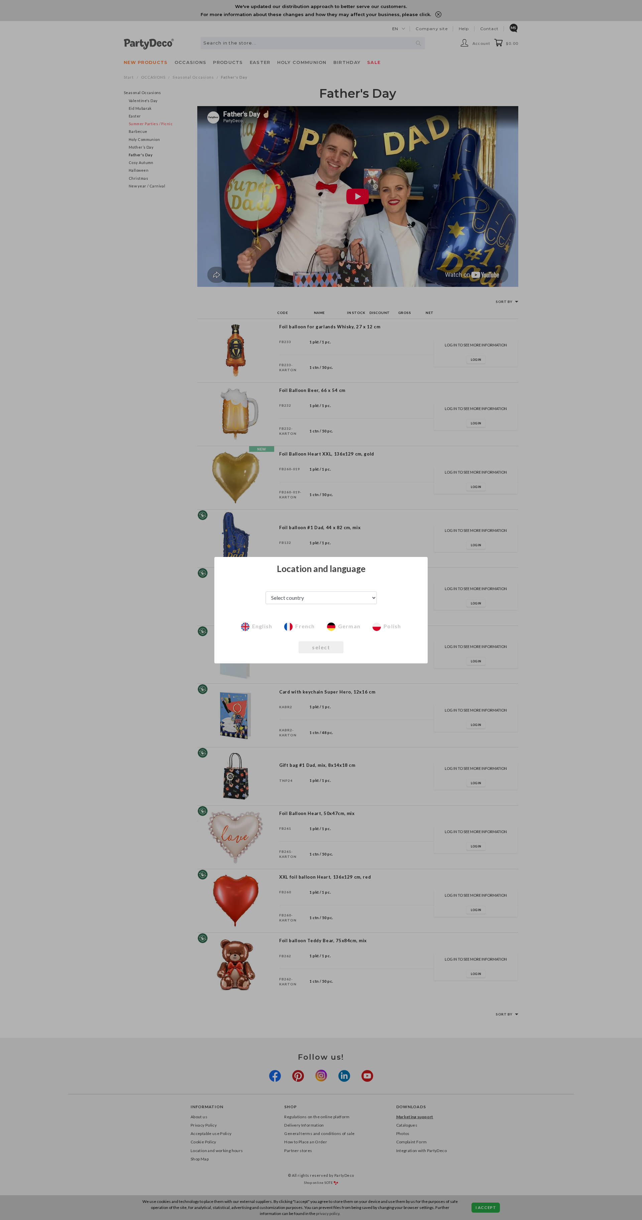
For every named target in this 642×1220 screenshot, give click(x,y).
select (321, 647)
